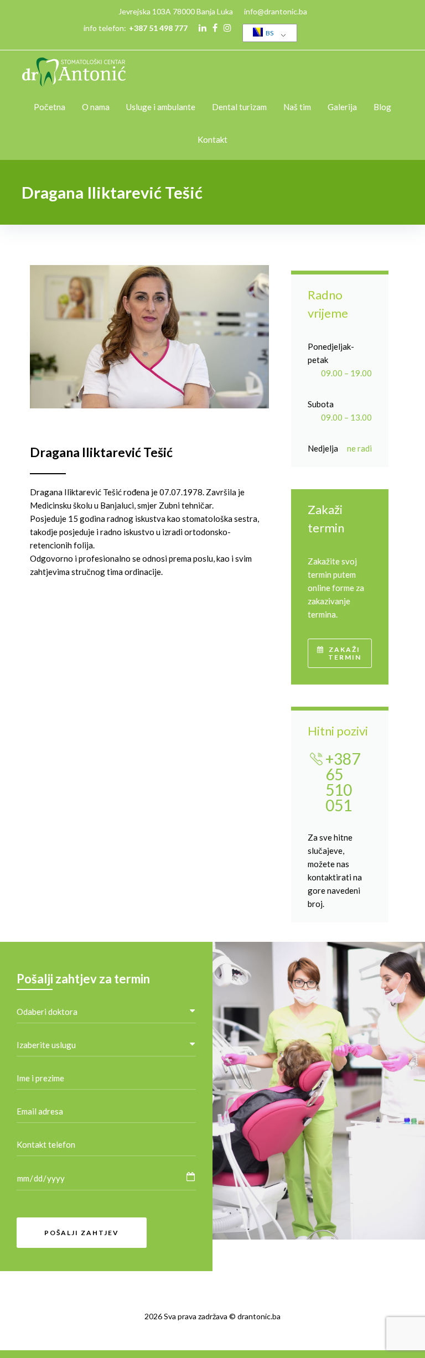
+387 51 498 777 (158, 28)
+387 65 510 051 (342, 782)
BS (269, 33)
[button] (339, 653)
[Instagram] (227, 27)
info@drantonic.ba (275, 11)
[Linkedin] (202, 27)
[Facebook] (214, 27)
